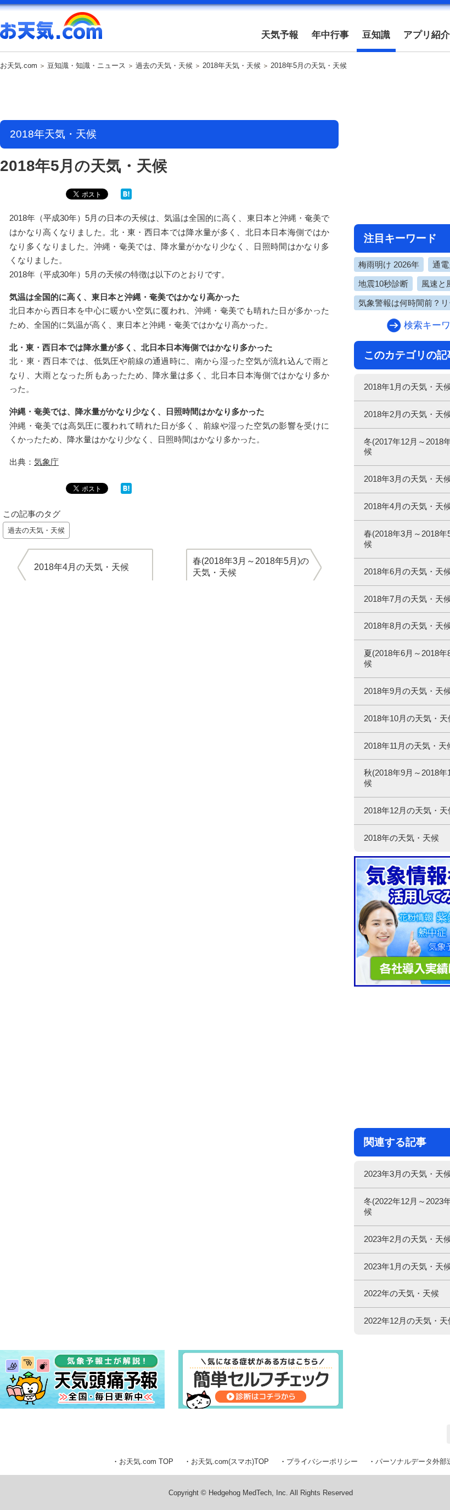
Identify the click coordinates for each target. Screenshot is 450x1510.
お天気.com (51, 32)
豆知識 (376, 35)
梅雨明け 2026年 (388, 264)
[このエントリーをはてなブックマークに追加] (126, 197)
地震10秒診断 (383, 283)
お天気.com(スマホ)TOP (230, 1461)
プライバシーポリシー (322, 1461)
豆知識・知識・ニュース (86, 66)
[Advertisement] (169, 95)
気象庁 (46, 461)
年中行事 (330, 35)
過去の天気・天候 (164, 66)
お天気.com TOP (146, 1461)
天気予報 (280, 35)
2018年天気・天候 (232, 66)
